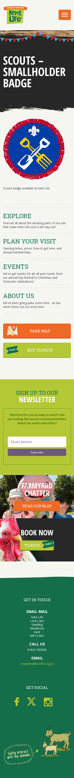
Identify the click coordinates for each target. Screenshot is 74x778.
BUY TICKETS (40, 350)
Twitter (31, 701)
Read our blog (37, 505)
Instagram (48, 701)
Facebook (16, 701)
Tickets (32, 545)
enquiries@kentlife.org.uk (37, 664)
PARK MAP (40, 330)
